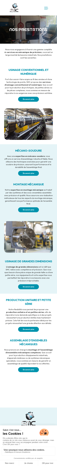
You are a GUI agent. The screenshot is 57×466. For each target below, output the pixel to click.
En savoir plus (28, 99)
